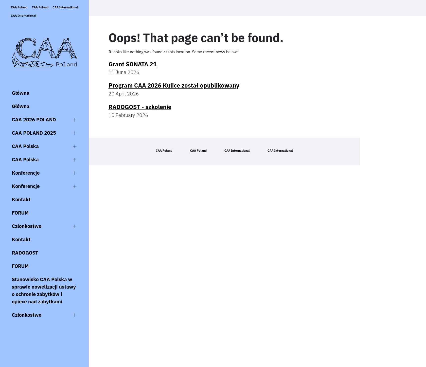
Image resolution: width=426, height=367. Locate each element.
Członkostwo (26, 226)
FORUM (20, 212)
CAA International (65, 7)
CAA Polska (25, 146)
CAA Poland (19, 7)
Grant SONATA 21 (132, 64)
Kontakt (21, 199)
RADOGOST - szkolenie (139, 107)
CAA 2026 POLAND (34, 119)
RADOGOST (25, 252)
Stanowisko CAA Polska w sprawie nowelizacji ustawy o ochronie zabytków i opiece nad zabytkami (44, 290)
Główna (20, 93)
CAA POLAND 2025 (34, 132)
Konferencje (26, 172)
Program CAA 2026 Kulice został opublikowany (173, 85)
